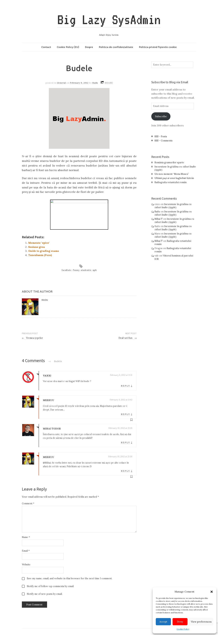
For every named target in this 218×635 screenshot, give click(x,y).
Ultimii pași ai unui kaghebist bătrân (174, 178)
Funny (76, 270)
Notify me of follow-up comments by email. (50, 586)
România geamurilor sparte (169, 162)
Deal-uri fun (128, 338)
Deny (180, 621)
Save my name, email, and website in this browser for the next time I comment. (69, 578)
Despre (89, 47)
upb (95, 270)
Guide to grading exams (43, 250)
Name (26, 537)
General (61, 82)
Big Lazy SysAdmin (109, 19)
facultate (66, 270)
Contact (46, 47)
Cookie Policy (183, 629)
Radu (95, 82)
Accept (163, 621)
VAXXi (47, 375)
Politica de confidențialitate (116, 47)
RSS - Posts (160, 136)
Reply (125, 385)
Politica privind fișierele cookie (158, 47)
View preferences (201, 621)
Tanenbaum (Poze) (40, 255)
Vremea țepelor (32, 338)
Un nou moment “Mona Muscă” (171, 174)
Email (26, 550)
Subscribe (161, 116)
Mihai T (158, 218)
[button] (211, 591)
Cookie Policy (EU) (68, 47)
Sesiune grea (36, 246)
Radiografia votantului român (170, 182)
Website (26, 564)
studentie (86, 270)
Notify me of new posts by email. (44, 593)
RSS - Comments (163, 140)
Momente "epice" (39, 242)
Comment (28, 503)
